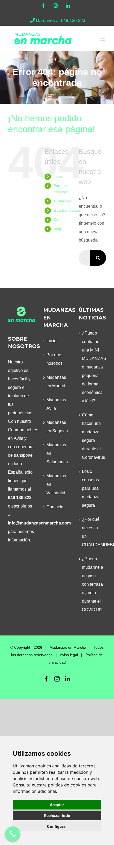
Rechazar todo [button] (57, 815)
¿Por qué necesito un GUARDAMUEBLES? (92, 532)
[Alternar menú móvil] (103, 40)
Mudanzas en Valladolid (56, 484)
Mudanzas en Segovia (57, 426)
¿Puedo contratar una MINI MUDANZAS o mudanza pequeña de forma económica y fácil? (92, 367)
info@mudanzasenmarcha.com (39, 523)
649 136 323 (20, 497)
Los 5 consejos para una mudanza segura (90, 488)
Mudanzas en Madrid (56, 381)
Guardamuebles (67, 210)
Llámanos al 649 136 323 (60, 20)
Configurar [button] (57, 826)
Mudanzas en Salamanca (57, 453)
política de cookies (67, 785)
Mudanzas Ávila (56, 404)
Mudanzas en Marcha (68, 647)
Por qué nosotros (54, 359)
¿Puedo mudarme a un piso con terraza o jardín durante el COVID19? (92, 584)
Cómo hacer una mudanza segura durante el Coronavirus (92, 436)
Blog (57, 229)
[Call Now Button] (12, 833)
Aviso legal (69, 655)
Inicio (58, 176)
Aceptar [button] (57, 804)
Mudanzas (62, 201)
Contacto (61, 219)
